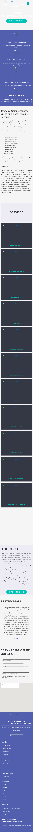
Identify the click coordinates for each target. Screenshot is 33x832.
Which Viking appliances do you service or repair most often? (15, 677)
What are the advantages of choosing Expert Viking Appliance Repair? (16, 659)
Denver (4, 784)
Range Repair (6, 751)
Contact (5, 814)
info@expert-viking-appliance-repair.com (12, 808)
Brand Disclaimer (18, 829)
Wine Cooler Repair (7, 763)
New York (5, 796)
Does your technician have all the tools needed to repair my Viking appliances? (15, 672)
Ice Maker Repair (7, 760)
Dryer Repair (6, 767)
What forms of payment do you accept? (13, 663)
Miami (4, 790)
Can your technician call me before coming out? (15, 666)
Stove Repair (6, 754)
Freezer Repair (6, 770)
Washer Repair (6, 776)
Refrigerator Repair (7, 748)
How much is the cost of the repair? (12, 669)
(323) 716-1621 (6, 811)
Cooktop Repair (6, 745)
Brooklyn (5, 793)
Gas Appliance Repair (8, 773)
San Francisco (6, 800)
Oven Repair (6, 757)
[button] (28, 3)
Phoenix (5, 787)
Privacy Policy (16, 730)
